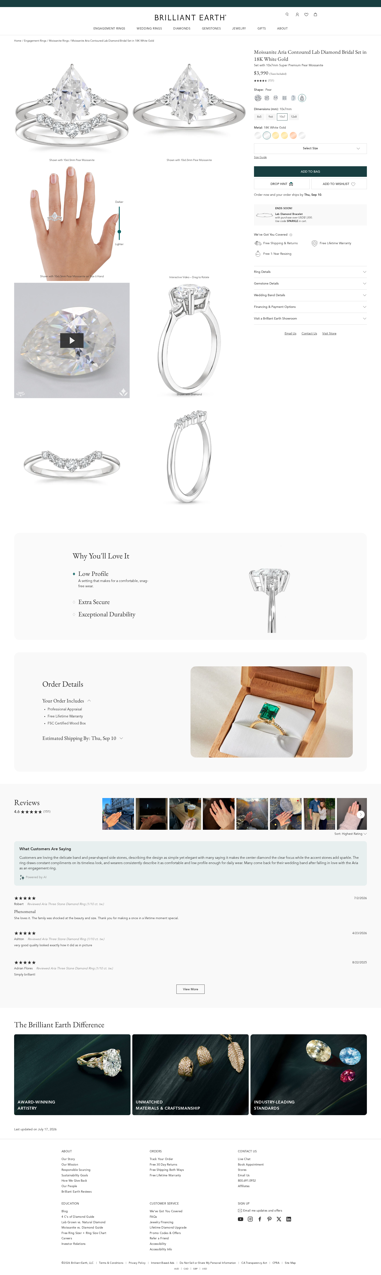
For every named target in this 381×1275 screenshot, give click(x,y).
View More (190, 989)
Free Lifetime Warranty (65, 716)
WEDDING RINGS (149, 28)
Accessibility (158, 1244)
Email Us (244, 1175)
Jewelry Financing (161, 1222)
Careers (67, 1238)
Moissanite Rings (59, 41)
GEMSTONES (211, 28)
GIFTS (262, 28)
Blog (65, 1211)
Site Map (290, 1263)
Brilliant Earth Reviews (77, 1191)
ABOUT (282, 28)
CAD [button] (186, 1269)
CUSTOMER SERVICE (164, 1203)
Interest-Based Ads (162, 1263)
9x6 (271, 117)
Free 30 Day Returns (163, 1164)
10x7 (282, 117)
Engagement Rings (35, 41)
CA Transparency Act (254, 1263)
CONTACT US (247, 1151)
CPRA (276, 1263)
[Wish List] (306, 14)
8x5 (259, 117)
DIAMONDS (181, 28)
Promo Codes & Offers (165, 1233)
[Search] (286, 14)
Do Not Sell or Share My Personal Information (208, 1263)
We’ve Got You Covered (166, 1211)
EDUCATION (70, 1203)
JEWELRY (239, 28)
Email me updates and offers (262, 1210)
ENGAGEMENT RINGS (109, 28)
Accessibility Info (161, 1249)
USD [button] (204, 1269)
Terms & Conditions (111, 1263)
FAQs (153, 1217)
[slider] (119, 231)
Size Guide (260, 157)
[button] (310, 272)
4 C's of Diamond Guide (78, 1217)
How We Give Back (74, 1180)
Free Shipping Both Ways (167, 1170)
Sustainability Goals (75, 1175)
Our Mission (70, 1164)
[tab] (310, 283)
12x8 (294, 117)
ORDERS (156, 1151)
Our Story (68, 1159)
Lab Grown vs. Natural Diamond (84, 1222)
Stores (242, 1170)
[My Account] (296, 14)
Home (17, 41)
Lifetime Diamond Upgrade (168, 1227)
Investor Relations (74, 1244)
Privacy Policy (137, 1263)
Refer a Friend (159, 1238)
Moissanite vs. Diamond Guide (82, 1227)
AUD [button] (176, 1269)
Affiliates (244, 1186)
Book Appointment (251, 1164)
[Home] (190, 17)
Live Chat (244, 1159)
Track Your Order (161, 1159)
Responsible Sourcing (76, 1170)
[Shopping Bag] (315, 14)
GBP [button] (195, 1269)
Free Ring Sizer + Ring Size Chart (84, 1233)
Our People (69, 1186)
